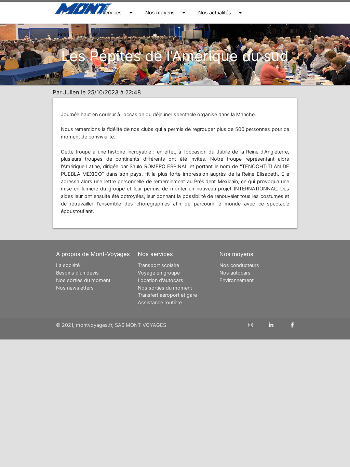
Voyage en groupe (159, 273)
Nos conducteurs (239, 265)
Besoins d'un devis (77, 273)
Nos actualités (221, 13)
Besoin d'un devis (78, 34)
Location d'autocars (160, 280)
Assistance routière (160, 302)
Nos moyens (166, 13)
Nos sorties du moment (83, 280)
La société (68, 265)
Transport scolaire (158, 265)
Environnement (236, 280)
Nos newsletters (75, 288)
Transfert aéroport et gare (167, 295)
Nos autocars (235, 273)
